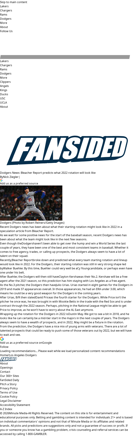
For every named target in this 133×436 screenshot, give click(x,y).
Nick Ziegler (11, 177)
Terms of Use (8, 392)
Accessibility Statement (15, 405)
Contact (5, 372)
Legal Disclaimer (10, 401)
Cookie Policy (8, 396)
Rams (3, 69)
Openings (6, 367)
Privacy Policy (9, 388)
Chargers (6, 65)
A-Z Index (6, 409)
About (4, 107)
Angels (4, 86)
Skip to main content (13, 2)
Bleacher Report (22, 260)
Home (4, 355)
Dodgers (5, 73)
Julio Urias (62, 285)
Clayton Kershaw (70, 277)
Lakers (4, 61)
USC (2, 98)
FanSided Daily (9, 380)
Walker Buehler (13, 268)
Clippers (5, 82)
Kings (3, 90)
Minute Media (18, 413)
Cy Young (83, 268)
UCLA (3, 102)
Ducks (4, 94)
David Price (43, 297)
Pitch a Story (8, 384)
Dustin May (75, 314)
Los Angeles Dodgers (23, 355)
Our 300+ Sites (9, 376)
